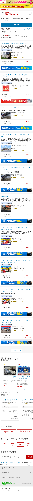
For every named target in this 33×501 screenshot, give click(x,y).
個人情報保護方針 (11, 477)
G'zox (20, 444)
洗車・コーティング (10, 462)
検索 (30, 457)
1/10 (15, 350)
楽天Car (2, 462)
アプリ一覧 (4, 490)
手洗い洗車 (10, 431)
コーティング (26, 431)
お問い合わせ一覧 (11, 490)
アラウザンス (28, 444)
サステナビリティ (19, 490)
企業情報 (4, 477)
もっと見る (27, 389)
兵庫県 (18, 462)
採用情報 (18, 477)
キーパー (4, 444)
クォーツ (12, 444)
